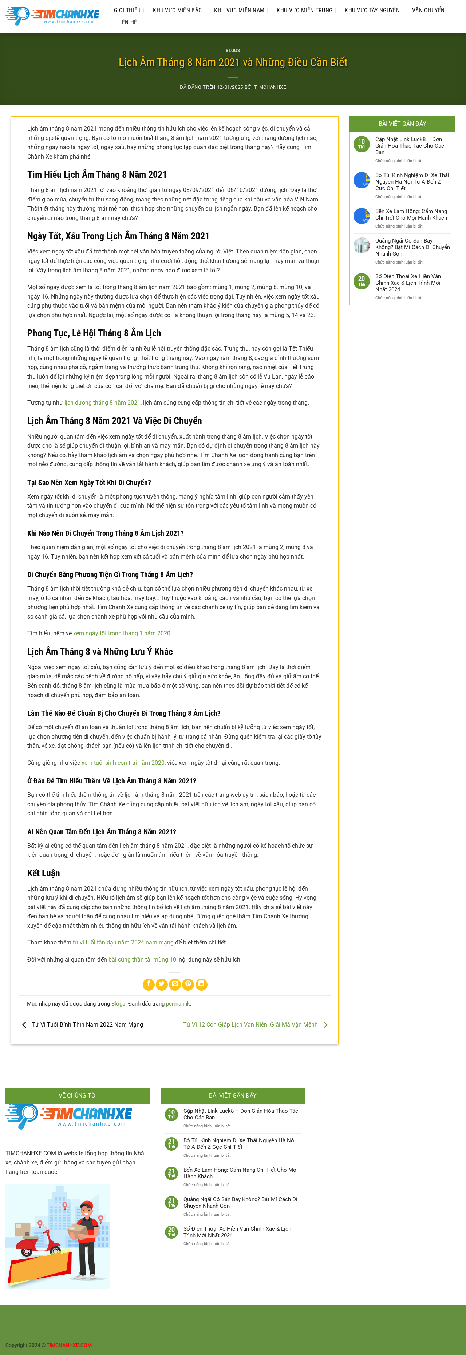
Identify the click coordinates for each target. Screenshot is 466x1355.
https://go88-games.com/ (108, 1316)
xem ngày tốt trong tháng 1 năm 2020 (121, 633)
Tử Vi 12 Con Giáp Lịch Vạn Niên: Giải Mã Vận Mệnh (251, 1024)
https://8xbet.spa (63, 1324)
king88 (74, 1333)
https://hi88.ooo (23, 1324)
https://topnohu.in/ (278, 1316)
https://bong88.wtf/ (360, 1316)
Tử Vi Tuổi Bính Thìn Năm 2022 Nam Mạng (86, 1024)
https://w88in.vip (146, 1324)
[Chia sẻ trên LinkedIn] (202, 985)
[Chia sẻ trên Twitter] (162, 985)
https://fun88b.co (187, 1324)
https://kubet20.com (408, 1324)
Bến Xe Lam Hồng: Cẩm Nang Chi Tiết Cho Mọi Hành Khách (411, 214)
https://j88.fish (224, 1324)
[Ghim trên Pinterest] (188, 985)
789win (143, 1333)
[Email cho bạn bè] (175, 985)
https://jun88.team (405, 1316)
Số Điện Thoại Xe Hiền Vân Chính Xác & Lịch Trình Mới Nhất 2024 (408, 283)
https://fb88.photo (105, 1324)
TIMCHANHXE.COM (30, 1153)
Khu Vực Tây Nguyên (372, 10)
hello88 (110, 1333)
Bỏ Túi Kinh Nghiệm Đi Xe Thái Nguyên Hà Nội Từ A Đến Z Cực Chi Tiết (412, 182)
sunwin (174, 1333)
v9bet (59, 1333)
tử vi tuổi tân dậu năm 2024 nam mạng (123, 942)
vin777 (126, 1333)
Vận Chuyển (428, 10)
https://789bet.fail (363, 1324)
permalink (178, 1003)
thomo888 (17, 1316)
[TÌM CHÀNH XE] (52, 16)
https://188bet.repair (266, 1324)
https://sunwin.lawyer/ (228, 1316)
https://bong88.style (28, 1333)
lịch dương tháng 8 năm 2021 (102, 402)
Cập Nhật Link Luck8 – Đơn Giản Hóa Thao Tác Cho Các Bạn (409, 146)
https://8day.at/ (318, 1316)
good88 (91, 1333)
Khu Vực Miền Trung (304, 10)
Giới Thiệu (127, 10)
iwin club (206, 1333)
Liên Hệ (127, 22)
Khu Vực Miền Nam (239, 10)
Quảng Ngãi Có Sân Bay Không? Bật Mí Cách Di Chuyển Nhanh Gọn (412, 247)
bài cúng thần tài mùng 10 (142, 959)
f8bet (159, 1333)
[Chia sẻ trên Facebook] (149, 985)
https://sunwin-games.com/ (170, 1316)
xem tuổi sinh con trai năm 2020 (123, 762)
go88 (190, 1333)
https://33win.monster (316, 1324)
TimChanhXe (270, 87)
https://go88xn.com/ (54, 1316)
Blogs (233, 50)
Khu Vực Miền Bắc (177, 10)
